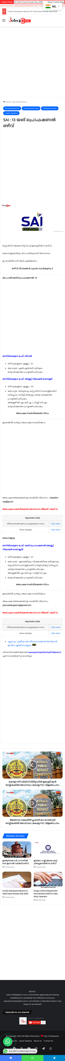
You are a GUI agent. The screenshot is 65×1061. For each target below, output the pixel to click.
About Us (38, 1040)
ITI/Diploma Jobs (50, 108)
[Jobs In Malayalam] (20, 20)
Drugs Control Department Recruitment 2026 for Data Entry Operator (46, 893)
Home (8, 101)
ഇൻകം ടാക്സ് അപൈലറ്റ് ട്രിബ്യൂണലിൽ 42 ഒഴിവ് (45, 862)
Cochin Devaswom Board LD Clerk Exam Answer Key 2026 (15, 892)
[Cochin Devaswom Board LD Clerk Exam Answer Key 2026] (16, 880)
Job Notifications (19, 101)
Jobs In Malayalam (51, 1036)
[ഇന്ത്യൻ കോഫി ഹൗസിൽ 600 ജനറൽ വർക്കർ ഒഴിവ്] (16, 849)
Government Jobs (31, 108)
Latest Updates (11, 113)
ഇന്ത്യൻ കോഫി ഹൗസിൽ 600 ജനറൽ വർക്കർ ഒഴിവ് (15, 862)
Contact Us (48, 1040)
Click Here (55, 523)
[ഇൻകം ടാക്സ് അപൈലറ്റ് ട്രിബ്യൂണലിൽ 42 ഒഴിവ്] (48, 849)
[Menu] (3, 21)
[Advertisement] (32, 61)
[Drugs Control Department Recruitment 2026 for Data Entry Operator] (48, 880)
